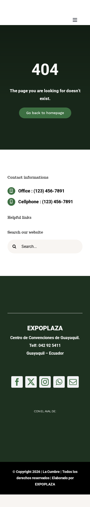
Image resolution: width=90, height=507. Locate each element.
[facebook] (17, 382)
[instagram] (45, 382)
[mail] (73, 382)
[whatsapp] (59, 382)
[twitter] (31, 382)
